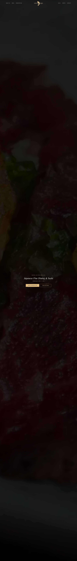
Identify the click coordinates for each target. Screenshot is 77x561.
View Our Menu (45, 285)
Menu (13, 3)
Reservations (19, 3)
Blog (59, 3)
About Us (8, 3)
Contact (69, 3)
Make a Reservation (32, 285)
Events (63, 3)
